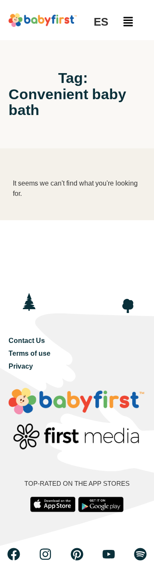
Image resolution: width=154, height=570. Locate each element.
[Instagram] (45, 554)
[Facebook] (13, 554)
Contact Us (27, 340)
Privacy (21, 366)
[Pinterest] (77, 554)
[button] (128, 22)
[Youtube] (108, 554)
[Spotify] (140, 554)
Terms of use (29, 353)
